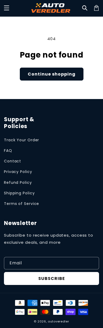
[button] (6, 8)
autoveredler (58, 321)
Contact (12, 161)
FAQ (8, 150)
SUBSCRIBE (51, 278)
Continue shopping (52, 74)
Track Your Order (21, 140)
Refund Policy (18, 182)
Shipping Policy (19, 193)
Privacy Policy (18, 171)
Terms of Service (21, 203)
